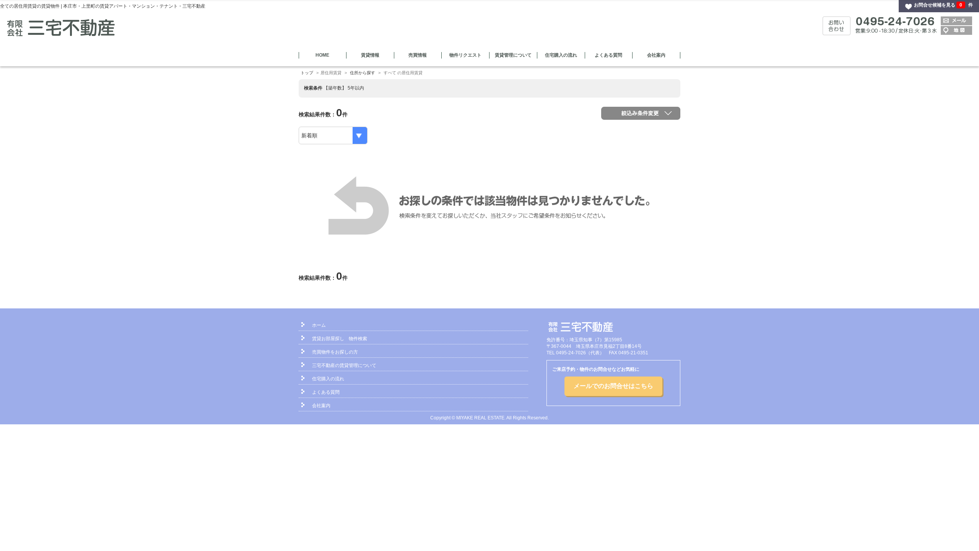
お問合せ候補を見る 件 (943, 5)
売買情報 (417, 55)
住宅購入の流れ (561, 55)
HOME (322, 55)
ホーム (319, 325)
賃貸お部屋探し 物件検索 (339, 338)
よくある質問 (608, 55)
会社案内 (656, 55)
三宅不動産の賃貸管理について (344, 365)
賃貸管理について (513, 55)
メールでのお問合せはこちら (613, 386)
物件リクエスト (465, 55)
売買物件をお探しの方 (335, 352)
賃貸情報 (370, 55)
